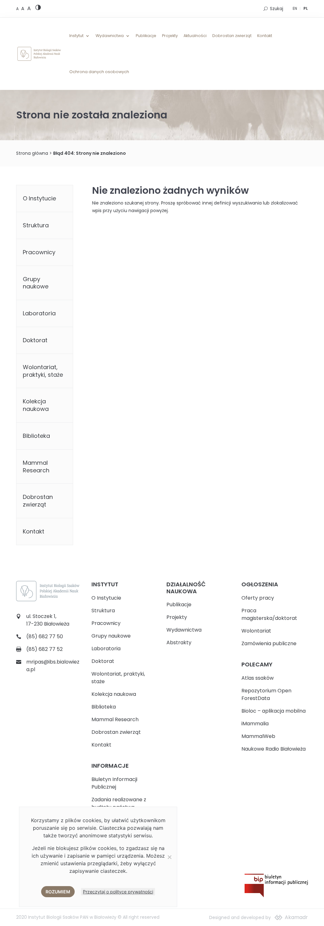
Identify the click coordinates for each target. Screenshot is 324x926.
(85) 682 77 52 (44, 649)
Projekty (170, 36)
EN (295, 8)
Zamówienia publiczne (268, 643)
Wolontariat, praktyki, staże (43, 371)
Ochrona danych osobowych (99, 72)
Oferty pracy (257, 598)
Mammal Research (36, 466)
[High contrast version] (38, 8)
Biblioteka (36, 436)
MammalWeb (258, 736)
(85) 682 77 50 (44, 636)
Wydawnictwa (110, 36)
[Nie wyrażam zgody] (169, 857)
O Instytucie (39, 198)
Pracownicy (39, 252)
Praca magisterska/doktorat (269, 614)
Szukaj (276, 9)
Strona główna (32, 153)
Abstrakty (178, 642)
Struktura (36, 225)
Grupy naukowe (35, 283)
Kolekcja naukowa (36, 405)
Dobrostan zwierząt (232, 36)
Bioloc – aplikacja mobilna (273, 711)
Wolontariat (256, 630)
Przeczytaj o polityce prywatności (118, 891)
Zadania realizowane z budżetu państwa (118, 803)
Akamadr (296, 917)
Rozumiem (58, 891)
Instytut (76, 36)
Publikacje (146, 36)
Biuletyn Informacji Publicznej (114, 783)
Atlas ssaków (257, 678)
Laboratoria (39, 313)
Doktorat (35, 340)
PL (305, 8)
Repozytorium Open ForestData (266, 694)
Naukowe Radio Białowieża (273, 749)
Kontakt (264, 36)
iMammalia (255, 723)
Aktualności (195, 36)
